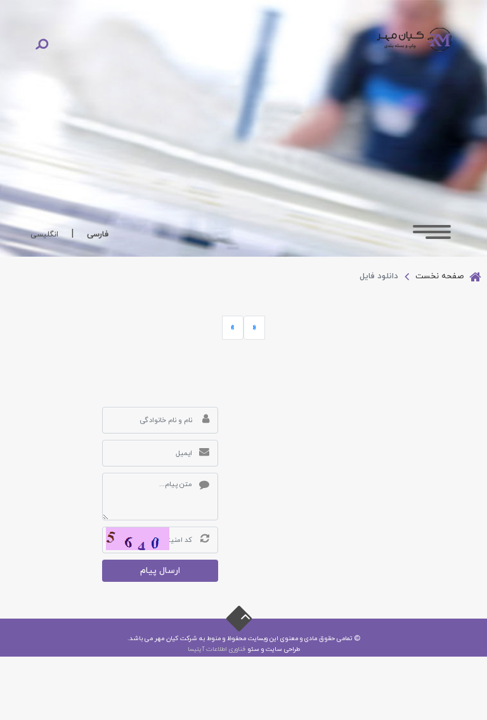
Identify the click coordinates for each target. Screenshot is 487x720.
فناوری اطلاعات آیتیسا (216, 649)
